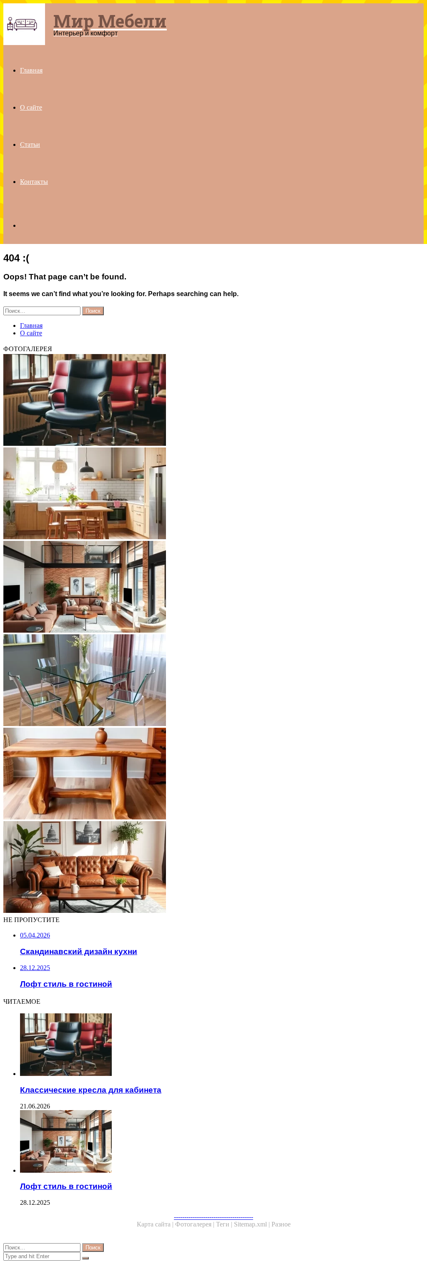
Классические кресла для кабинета (90, 1090)
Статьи (30, 144)
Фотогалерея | (195, 1224)
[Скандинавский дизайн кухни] (213, 494)
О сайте (31, 107)
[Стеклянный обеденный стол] (213, 681)
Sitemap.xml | (252, 1224)
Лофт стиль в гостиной (66, 1186)
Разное (281, 1224)
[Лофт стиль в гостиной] (213, 587)
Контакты (34, 181)
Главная (31, 70)
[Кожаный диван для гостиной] (213, 868)
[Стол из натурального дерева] (213, 774)
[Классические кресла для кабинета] (213, 400)
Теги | (225, 1224)
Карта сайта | (156, 1224)
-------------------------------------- (213, 1216)
